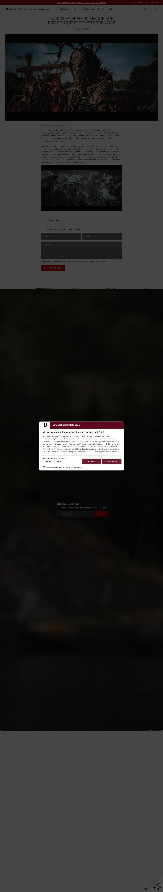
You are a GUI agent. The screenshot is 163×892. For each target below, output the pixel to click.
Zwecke (48, 461)
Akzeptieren (111, 461)
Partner (58, 461)
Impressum (62, 458)
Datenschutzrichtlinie (50, 458)
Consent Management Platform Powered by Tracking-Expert (64, 467)
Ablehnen (92, 461)
